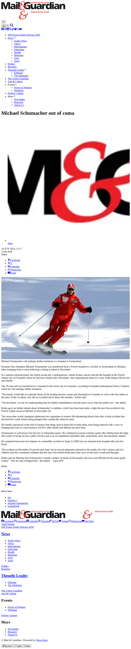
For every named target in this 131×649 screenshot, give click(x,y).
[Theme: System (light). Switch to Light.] (5, 26)
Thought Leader (14, 576)
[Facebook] (2, 29)
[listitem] (7, 521)
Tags (3, 524)
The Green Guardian (11, 590)
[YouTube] (20, 29)
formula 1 (12, 500)
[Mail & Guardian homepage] (65, 10)
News (5, 534)
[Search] (11, 26)
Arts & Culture (8, 593)
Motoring (12, 555)
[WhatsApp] (18, 29)
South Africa (14, 540)
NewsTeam (42, 640)
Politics (5, 566)
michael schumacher (18, 503)
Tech (10, 557)
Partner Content (9, 615)
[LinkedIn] (7, 29)
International (14, 546)
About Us (13, 634)
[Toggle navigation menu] (3, 22)
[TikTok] (13, 29)
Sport (10, 560)
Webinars (12, 610)
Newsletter (13, 629)
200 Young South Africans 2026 (17, 527)
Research (12, 631)
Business (5, 569)
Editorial (12, 582)
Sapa (10, 243)
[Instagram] (5, 29)
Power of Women (16, 607)
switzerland (13, 506)
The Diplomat (15, 585)
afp (9, 497)
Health (11, 552)
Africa (11, 543)
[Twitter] (15, 29)
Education (13, 549)
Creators (10, 524)
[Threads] (10, 29)
